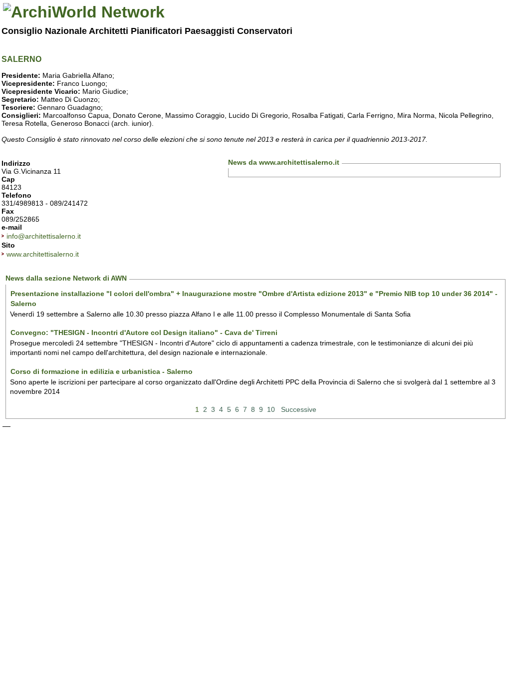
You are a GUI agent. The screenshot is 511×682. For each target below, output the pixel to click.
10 (271, 409)
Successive (298, 409)
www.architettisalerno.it (42, 254)
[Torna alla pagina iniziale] (84, 12)
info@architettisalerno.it (43, 236)
